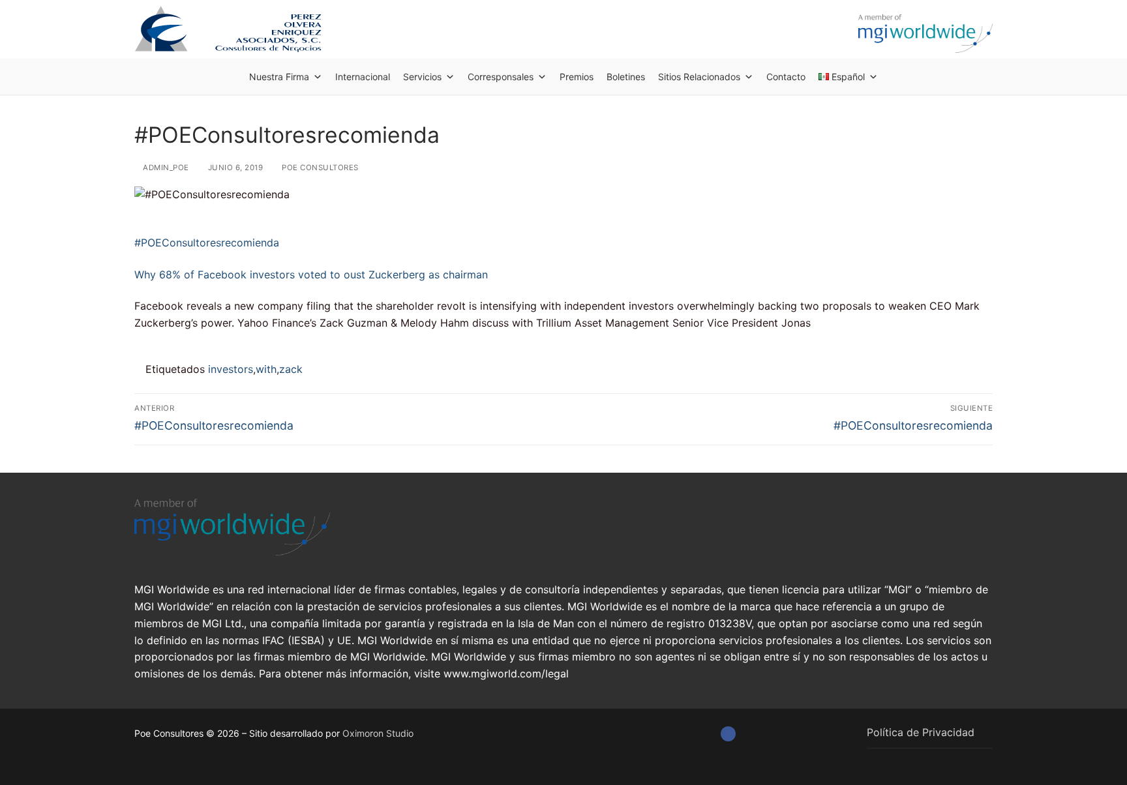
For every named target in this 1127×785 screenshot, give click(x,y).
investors (230, 369)
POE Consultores (319, 167)
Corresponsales (500, 76)
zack (291, 369)
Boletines (626, 76)
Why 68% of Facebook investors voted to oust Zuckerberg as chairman (311, 274)
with (266, 369)
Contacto (785, 76)
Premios (577, 76)
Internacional (362, 76)
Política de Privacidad (920, 732)
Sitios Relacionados (699, 76)
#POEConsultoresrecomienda (206, 242)
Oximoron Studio (377, 733)
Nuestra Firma (279, 76)
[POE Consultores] (728, 733)
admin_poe (165, 167)
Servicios (422, 76)
